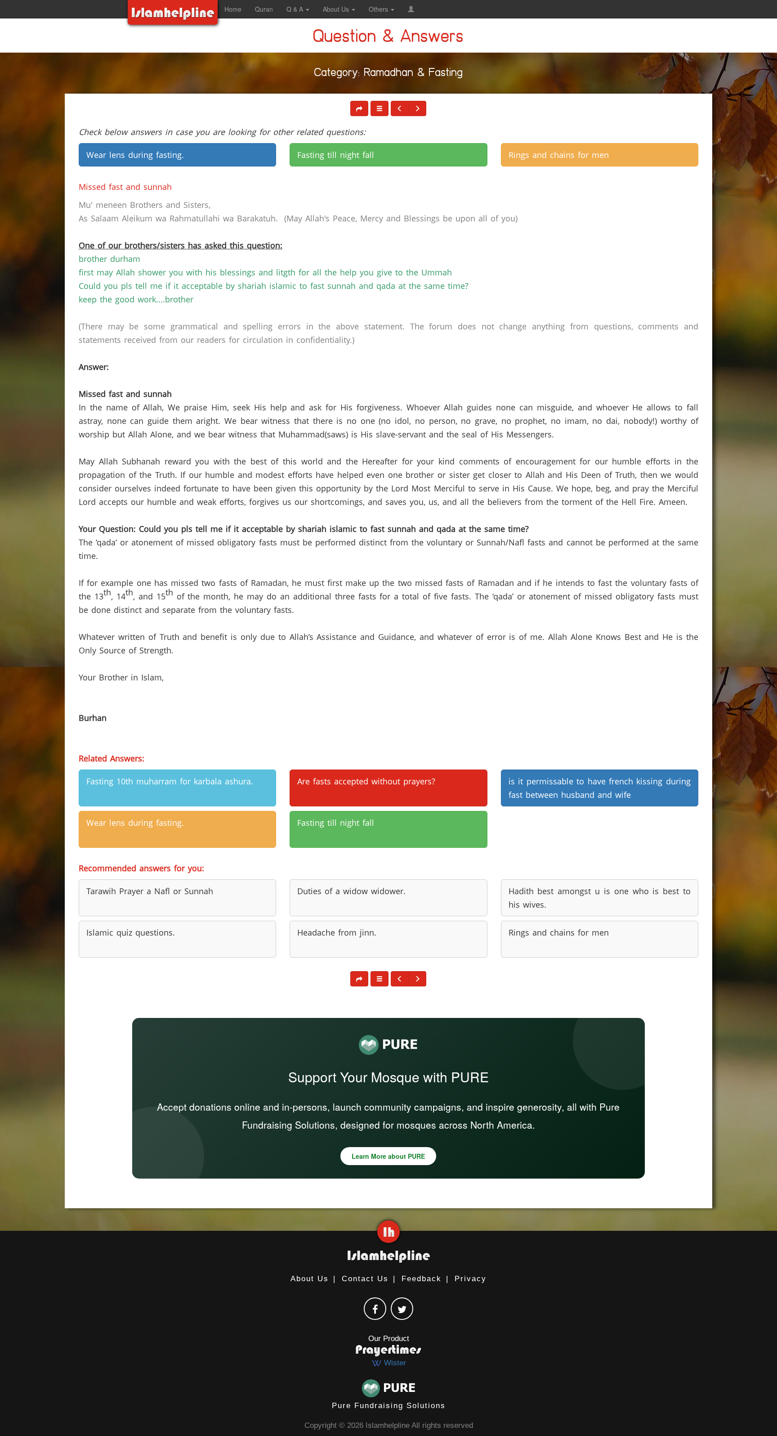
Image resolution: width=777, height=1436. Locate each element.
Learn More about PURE (388, 1156)
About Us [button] (337, 9)
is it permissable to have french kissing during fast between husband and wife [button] (600, 788)
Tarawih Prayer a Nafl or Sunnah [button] (149, 891)
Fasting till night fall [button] (335, 154)
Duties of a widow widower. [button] (351, 891)
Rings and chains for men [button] (559, 154)
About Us (309, 1278)
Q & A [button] (295, 9)
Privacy (471, 1278)
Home (232, 9)
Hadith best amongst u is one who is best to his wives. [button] (600, 898)
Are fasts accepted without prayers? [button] (366, 781)
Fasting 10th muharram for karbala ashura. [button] (169, 781)
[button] (411, 9)
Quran (264, 9)
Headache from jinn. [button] (336, 932)
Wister (394, 1363)
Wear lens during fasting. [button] (135, 154)
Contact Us (365, 1278)
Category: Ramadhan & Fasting (388, 74)
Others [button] (379, 9)
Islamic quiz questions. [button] (130, 932)
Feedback (422, 1278)
